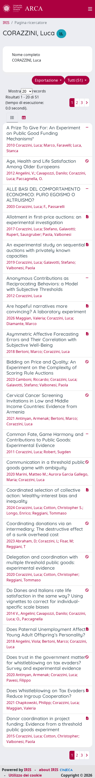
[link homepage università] (68, 9)
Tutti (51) (76, 80)
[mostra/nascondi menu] (90, 9)
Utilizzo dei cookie (25, 775)
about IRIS (48, 769)
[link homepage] (25, 9)
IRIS (6, 22)
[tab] (12, 117)
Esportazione (47, 80)
